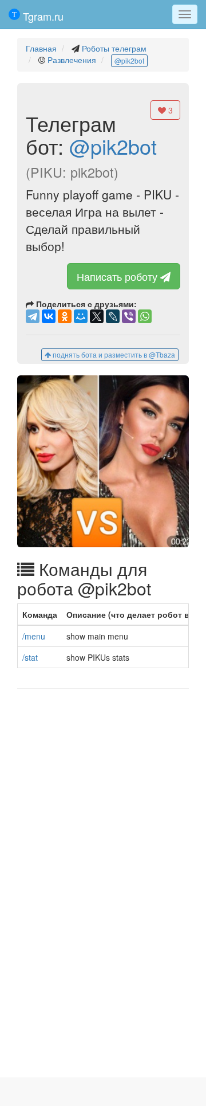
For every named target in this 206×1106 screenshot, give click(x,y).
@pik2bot (129, 60)
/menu (33, 636)
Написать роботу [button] (118, 276)
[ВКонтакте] (49, 316)
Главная (41, 48)
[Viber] (129, 316)
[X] (97, 316)
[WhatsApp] (145, 316)
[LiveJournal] (113, 316)
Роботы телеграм (114, 48)
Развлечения (71, 59)
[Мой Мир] (81, 316)
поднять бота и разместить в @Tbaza (113, 354)
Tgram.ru (42, 16)
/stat (30, 657)
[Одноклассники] (65, 316)
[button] (103, 461)
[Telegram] (32, 316)
